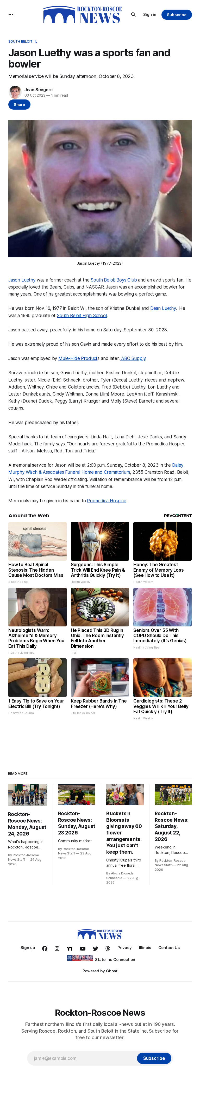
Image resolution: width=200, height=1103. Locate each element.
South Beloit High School (82, 315)
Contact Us (169, 947)
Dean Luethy (163, 308)
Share (19, 104)
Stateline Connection (115, 959)
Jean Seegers (38, 89)
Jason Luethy (21, 280)
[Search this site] (133, 14)
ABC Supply (132, 358)
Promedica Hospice (106, 500)
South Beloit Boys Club (114, 280)
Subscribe (176, 14)
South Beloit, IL (22, 41)
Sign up (28, 947)
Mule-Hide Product (77, 358)
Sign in (149, 14)
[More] (11, 14)
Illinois (145, 947)
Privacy (124, 947)
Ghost (111, 970)
